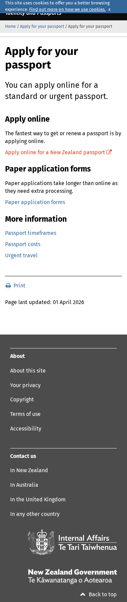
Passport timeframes (30, 233)
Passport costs (22, 244)
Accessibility (25, 429)
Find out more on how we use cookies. (67, 9)
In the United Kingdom (38, 499)
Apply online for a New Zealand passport (58, 152)
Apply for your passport (42, 27)
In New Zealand (29, 470)
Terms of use (25, 414)
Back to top (102, 594)
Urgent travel (21, 255)
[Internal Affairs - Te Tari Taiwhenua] (72, 542)
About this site (28, 371)
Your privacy (25, 385)
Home (10, 27)
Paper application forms (35, 202)
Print (18, 285)
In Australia (24, 485)
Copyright (22, 399)
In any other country (35, 514)
